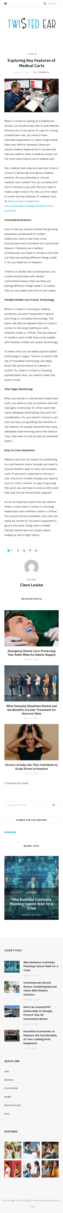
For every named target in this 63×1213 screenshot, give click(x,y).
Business (31, 892)
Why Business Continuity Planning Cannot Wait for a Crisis (31, 904)
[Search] (45, 3)
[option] (31, 888)
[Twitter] (24, 550)
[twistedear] (31, 24)
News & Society (12, 1105)
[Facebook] (18, 550)
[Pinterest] (30, 550)
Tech (6, 1113)
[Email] (35, 550)
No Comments (41, 72)
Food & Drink (11, 1088)
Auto (6, 1071)
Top (32, 1206)
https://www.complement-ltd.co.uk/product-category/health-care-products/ (29, 205)
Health (33, 54)
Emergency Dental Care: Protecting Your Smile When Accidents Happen (32, 653)
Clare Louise (31, 584)
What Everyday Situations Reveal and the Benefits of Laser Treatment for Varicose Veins (31, 709)
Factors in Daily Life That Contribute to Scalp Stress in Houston (31, 766)
